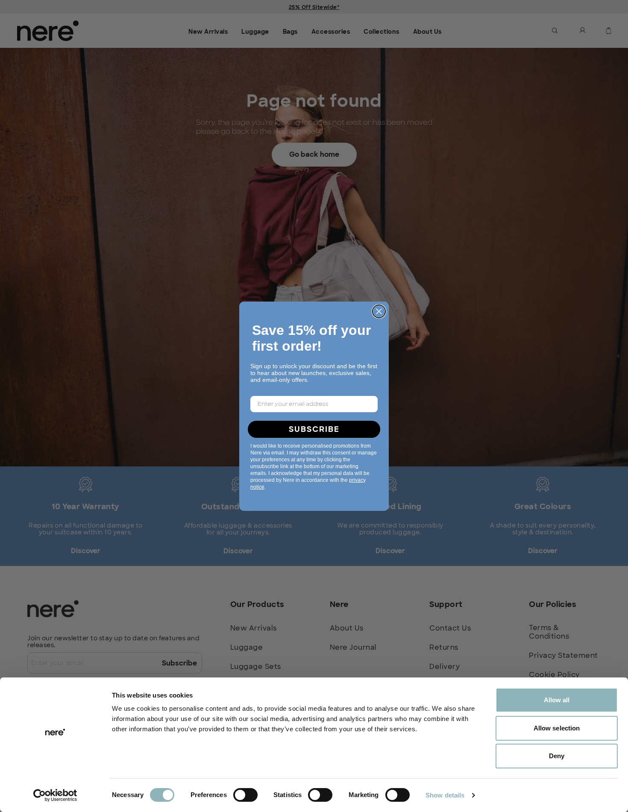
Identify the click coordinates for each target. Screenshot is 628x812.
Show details (445, 795)
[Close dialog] (379, 311)
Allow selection (557, 728)
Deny (556, 755)
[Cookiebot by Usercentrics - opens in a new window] (55, 795)
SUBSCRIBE (314, 429)
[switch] (245, 795)
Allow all (557, 700)
